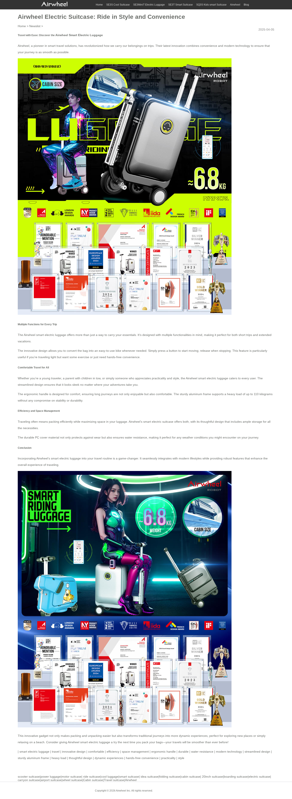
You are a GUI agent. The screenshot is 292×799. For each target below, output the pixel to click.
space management (135, 751)
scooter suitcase (29, 776)
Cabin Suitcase (165, 790)
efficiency (113, 751)
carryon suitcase (29, 780)
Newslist (34, 26)
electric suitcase (259, 776)
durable (183, 751)
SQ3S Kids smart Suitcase (211, 4)
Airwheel (235, 4)
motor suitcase (71, 776)
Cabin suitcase (93, 780)
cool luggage (109, 776)
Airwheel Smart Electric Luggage (79, 35)
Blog (246, 4)
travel (55, 751)
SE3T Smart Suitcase (180, 4)
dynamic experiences (109, 758)
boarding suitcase (236, 776)
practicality (168, 758)
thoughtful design (80, 758)
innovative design (74, 751)
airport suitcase (51, 780)
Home (99, 4)
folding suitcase (169, 776)
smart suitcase (129, 776)
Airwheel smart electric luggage (45, 335)
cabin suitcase (190, 776)
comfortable (96, 751)
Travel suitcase (114, 780)
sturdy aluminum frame (33, 758)
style (181, 758)
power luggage (51, 776)
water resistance (202, 751)
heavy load (59, 758)
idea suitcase (149, 776)
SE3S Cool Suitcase (118, 4)
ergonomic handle (163, 751)
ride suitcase (91, 776)
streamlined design (257, 751)
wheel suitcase (72, 780)
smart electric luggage (34, 751)
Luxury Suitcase (186, 790)
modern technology (229, 751)
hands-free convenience (142, 758)
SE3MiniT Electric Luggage (149, 4)
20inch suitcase (212, 776)
